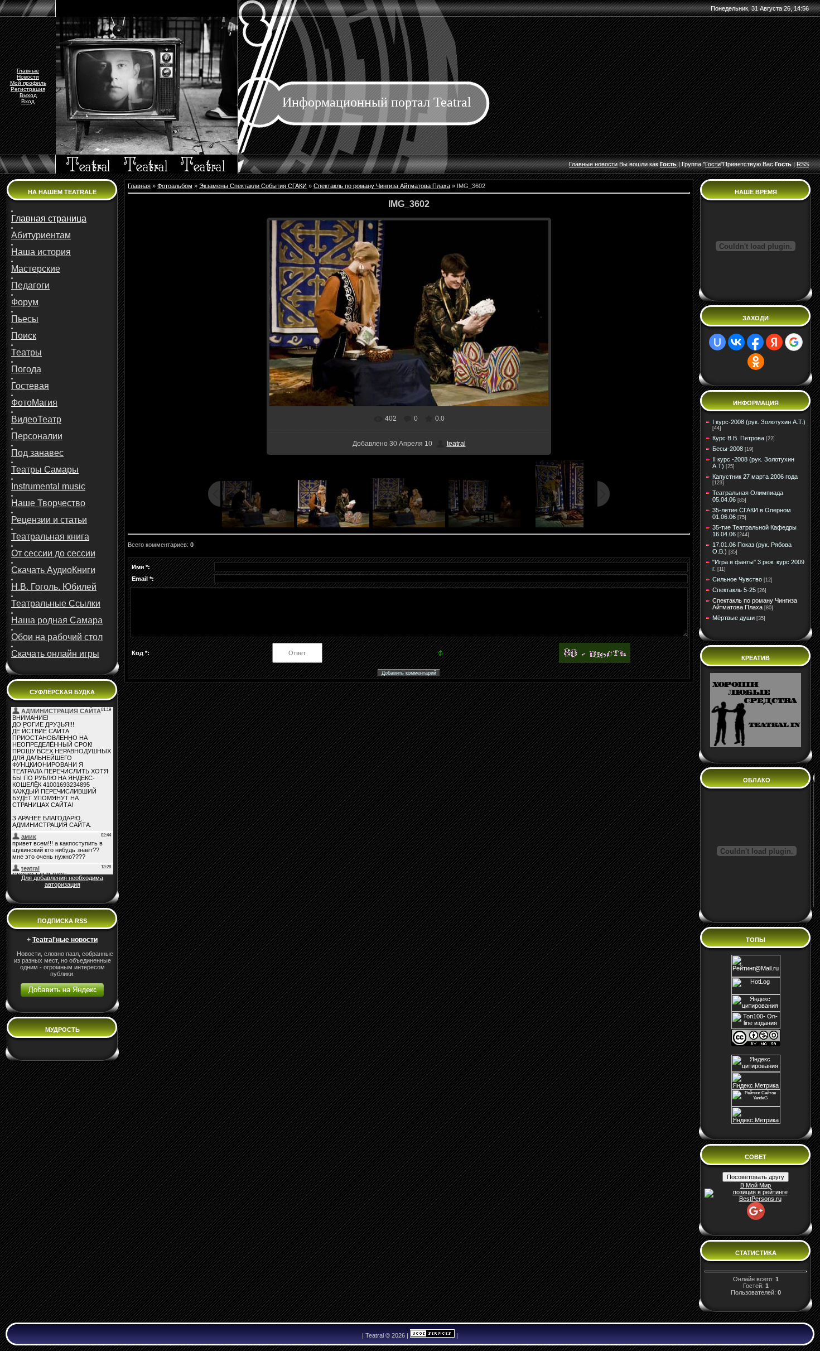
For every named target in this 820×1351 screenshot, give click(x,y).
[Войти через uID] (717, 342)
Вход (28, 101)
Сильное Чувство (737, 579)
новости (606, 164)
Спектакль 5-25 (734, 589)
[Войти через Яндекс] (774, 342)
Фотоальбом (174, 185)
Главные (28, 71)
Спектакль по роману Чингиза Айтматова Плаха (381, 185)
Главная (139, 185)
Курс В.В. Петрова (738, 438)
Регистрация (28, 89)
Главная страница (48, 218)
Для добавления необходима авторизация (62, 881)
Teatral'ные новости (65, 940)
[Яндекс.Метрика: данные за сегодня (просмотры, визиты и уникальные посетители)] (755, 1115)
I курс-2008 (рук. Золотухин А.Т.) (758, 422)
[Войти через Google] (794, 342)
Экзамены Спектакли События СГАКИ (253, 185)
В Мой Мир (755, 1185)
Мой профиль (28, 83)
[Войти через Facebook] (755, 342)
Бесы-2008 (727, 448)
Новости (28, 77)
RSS (803, 164)
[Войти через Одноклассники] (755, 361)
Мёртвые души (733, 617)
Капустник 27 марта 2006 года (755, 476)
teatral (456, 444)
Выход (28, 95)
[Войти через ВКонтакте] (736, 342)
